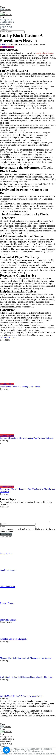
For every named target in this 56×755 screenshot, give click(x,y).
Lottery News (6, 27)
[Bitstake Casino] (7, 601)
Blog (2, 17)
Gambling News (7, 22)
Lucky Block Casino (44, 53)
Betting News (6, 19)
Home (2, 7)
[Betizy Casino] (7, 551)
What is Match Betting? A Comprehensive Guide (21, 696)
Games (3, 12)
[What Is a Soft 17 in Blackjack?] (7, 636)
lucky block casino (8, 337)
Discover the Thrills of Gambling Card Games (20, 387)
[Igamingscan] (12, 5)
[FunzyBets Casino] (7, 617)
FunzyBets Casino (8, 620)
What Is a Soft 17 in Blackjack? (13, 639)
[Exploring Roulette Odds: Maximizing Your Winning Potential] (28, 413)
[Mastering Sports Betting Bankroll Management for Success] (7, 655)
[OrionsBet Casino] (7, 584)
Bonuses (8, 14)
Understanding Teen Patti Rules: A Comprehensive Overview (26, 677)
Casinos (7, 9)
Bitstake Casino (6, 603)
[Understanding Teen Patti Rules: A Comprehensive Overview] (7, 674)
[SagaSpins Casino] (7, 567)
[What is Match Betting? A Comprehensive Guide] (7, 693)
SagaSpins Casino (7, 570)
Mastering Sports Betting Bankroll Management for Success (25, 658)
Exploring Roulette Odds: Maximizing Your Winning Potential (26, 438)
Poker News (5, 24)
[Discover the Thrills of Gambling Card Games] (28, 362)
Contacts (3, 29)
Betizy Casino (6, 553)
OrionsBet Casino (7, 586)
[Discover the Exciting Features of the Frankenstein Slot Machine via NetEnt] (28, 465)
